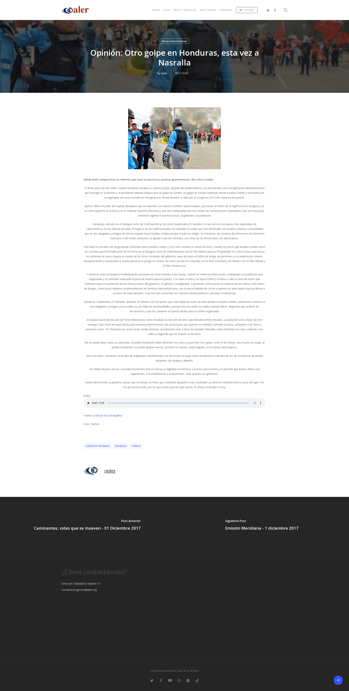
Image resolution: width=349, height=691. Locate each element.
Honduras (120, 446)
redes (164, 73)
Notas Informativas (174, 41)
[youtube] (170, 680)
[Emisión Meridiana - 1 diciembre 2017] (261, 525)
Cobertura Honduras (97, 446)
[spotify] (188, 680)
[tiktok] (197, 680)
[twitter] (268, 10)
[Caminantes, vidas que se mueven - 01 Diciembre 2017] (87, 525)
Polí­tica (136, 446)
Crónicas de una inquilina (108, 415)
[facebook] (274, 10)
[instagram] (179, 680)
